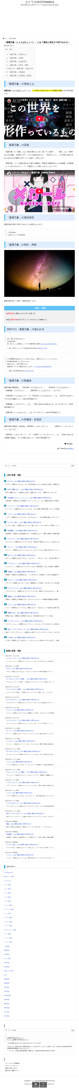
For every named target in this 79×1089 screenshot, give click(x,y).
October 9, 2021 (29, 371)
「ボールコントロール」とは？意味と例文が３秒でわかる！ (23, 751)
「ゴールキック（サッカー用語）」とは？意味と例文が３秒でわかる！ (26, 679)
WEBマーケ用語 (9, 876)
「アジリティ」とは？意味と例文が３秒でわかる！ (20, 741)
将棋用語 (6, 967)
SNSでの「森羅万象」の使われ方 (20, 68)
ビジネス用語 (8, 921)
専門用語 (6, 962)
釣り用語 (6, 1012)
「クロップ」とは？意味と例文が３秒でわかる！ (22, 580)
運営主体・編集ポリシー (12, 1070)
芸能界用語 (7, 995)
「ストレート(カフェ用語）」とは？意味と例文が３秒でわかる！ (24, 689)
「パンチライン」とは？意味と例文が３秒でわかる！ (23, 563)
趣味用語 (6, 1003)
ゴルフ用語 (7, 901)
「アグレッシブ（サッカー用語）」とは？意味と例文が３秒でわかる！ (26, 772)
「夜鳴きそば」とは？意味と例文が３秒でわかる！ (23, 613)
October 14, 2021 (42, 348)
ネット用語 (7, 913)
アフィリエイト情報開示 (12, 1063)
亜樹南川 (71, 448)
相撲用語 (6, 979)
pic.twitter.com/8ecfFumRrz (49, 344)
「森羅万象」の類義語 (16, 72)
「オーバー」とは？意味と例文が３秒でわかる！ (22, 547)
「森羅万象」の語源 (15, 58)
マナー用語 (7, 934)
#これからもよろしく (23, 1048)
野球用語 (6, 1008)
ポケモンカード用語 (10, 930)
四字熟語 (13, 38)
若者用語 (6, 999)
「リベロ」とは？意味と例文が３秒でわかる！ (19, 762)
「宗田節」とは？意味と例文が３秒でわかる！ (21, 571)
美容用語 (6, 987)
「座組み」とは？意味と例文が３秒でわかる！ (21, 596)
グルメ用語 (7, 889)
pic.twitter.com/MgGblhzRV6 (42, 366)
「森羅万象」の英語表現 (16, 61)
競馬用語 (6, 983)
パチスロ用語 (8, 917)
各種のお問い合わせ (11, 1068)
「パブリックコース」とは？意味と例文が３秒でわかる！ (22, 782)
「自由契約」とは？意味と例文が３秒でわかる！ (22, 530)
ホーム (6, 38)
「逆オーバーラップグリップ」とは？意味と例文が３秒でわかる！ (28, 629)
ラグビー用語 (8, 942)
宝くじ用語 (7, 958)
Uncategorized (8, 872)
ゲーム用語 (7, 893)
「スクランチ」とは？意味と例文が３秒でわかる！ (23, 539)
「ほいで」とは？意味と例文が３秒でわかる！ (21, 555)
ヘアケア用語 (8, 926)
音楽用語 (6, 1016)
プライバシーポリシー (11, 1065)
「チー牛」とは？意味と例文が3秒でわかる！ (21, 481)
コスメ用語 (7, 897)
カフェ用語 (7, 885)
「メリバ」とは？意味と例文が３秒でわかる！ (21, 604)
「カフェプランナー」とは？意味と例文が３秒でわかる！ (22, 699)
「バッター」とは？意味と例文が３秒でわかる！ (20, 855)
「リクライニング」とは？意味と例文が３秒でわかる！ (24, 588)
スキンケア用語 (8, 909)
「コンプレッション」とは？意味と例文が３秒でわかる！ (25, 621)
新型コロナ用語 (8, 971)
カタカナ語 (7, 880)
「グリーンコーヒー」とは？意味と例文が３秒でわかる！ (22, 720)
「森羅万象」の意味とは (16, 54)
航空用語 (6, 991)
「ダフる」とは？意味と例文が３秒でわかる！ (19, 668)
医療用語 (6, 950)
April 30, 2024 (50, 1050)
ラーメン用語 (8, 938)
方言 (5, 975)
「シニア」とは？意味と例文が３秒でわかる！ (21, 514)
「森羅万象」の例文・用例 (17, 65)
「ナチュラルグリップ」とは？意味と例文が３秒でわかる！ (23, 803)
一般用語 (6, 946)
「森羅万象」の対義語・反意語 (19, 75)
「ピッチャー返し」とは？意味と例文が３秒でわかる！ (24, 522)
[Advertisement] (39, 21)
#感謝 (15, 1048)
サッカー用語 (8, 905)
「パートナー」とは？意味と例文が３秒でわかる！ (23, 506)
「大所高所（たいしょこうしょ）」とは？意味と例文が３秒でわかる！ (29, 498)
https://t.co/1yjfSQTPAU (64, 1046)
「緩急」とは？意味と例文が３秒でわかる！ (18, 824)
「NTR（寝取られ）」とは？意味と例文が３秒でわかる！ (25, 489)
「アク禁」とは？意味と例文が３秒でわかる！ (21, 637)
